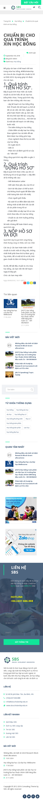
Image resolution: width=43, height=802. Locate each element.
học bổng (10, 410)
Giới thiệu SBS (11, 722)
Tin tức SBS (10, 729)
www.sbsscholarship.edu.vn (16, 705)
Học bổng (18, 21)
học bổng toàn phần (14, 423)
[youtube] (37, 796)
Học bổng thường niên (15, 419)
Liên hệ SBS (10, 737)
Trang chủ (7, 21)
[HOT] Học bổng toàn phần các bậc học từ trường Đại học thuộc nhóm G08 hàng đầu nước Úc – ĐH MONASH (28, 316)
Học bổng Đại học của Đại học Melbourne (10, 312)
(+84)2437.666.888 (12, 698)
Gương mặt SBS (11, 733)
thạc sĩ (28, 419)
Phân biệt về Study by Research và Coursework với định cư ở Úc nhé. (26, 365)
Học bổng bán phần (14, 427)
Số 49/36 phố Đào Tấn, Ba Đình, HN (19, 694)
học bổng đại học (13, 432)
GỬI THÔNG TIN (21, 642)
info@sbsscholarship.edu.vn (17, 702)
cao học (27, 427)
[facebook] (25, 796)
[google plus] (33, 796)
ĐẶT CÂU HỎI (31, 2)
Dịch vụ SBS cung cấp (14, 726)
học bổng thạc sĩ (20, 414)
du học (9, 414)
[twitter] (29, 796)
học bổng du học (22, 410)
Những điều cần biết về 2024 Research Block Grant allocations (26, 345)
